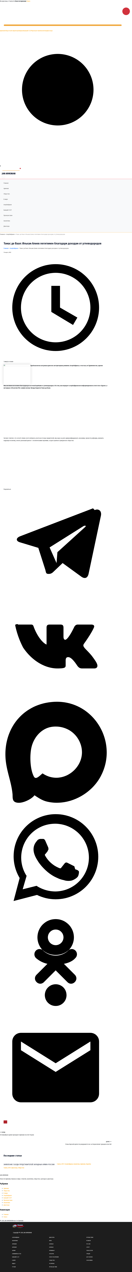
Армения (2, 31)
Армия (13, 1250)
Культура (51, 1253)
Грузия (14, 1267)
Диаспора (50, 31)
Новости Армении (54, 1257)
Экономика (89, 1260)
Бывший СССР (28, 31)
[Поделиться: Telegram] (56, 594)
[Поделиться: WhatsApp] (56, 909)
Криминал (52, 1250)
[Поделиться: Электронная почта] (56, 1119)
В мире (13, 31)
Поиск (28, 1)
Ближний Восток (16, 1253)
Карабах (88, 1164)
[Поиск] (66, 163)
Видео (13, 1263)
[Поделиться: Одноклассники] (56, 1014)
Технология (89, 1250)
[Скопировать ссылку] (5, 1121)
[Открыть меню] (66, 166)
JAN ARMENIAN (8, 173)
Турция (88, 1253)
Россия (88, 1244)
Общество (8, 31)
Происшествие (36, 31)
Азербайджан (19, 31)
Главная (6, 183)
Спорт (88, 1247)
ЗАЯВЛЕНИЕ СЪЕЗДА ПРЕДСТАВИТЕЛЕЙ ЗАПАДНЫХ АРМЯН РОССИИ (29, 1164)
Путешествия (89, 1237)
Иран (50, 1240)
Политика (51, 1263)
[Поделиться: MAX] (56, 804)
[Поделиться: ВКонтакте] (56, 699)
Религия (88, 1240)
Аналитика (43, 31)
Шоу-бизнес (89, 1257)
